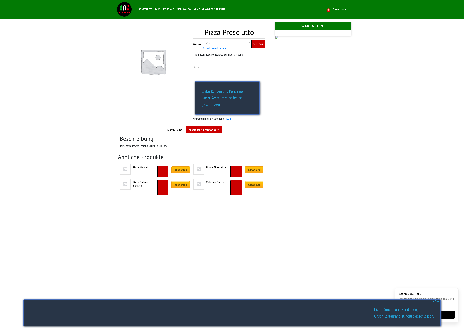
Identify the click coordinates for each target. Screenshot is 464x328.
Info (157, 9)
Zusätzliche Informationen (204, 130)
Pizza (228, 118)
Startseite (145, 9)
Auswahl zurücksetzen (214, 48)
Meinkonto (184, 9)
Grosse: (197, 44)
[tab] (174, 129)
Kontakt (168, 9)
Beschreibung (174, 130)
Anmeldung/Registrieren (209, 9)
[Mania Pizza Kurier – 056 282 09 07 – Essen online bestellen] (124, 9)
